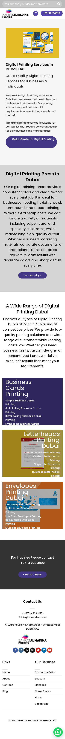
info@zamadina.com (34, 617)
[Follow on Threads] (32, 650)
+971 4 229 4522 (32, 563)
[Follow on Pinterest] (38, 650)
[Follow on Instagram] (21, 650)
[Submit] (59, 4)
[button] (35, 13)
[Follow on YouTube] (49, 650)
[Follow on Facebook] (15, 650)
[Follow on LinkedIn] (44, 650)
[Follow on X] (26, 650)
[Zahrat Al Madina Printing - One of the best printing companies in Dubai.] (15, 13)
